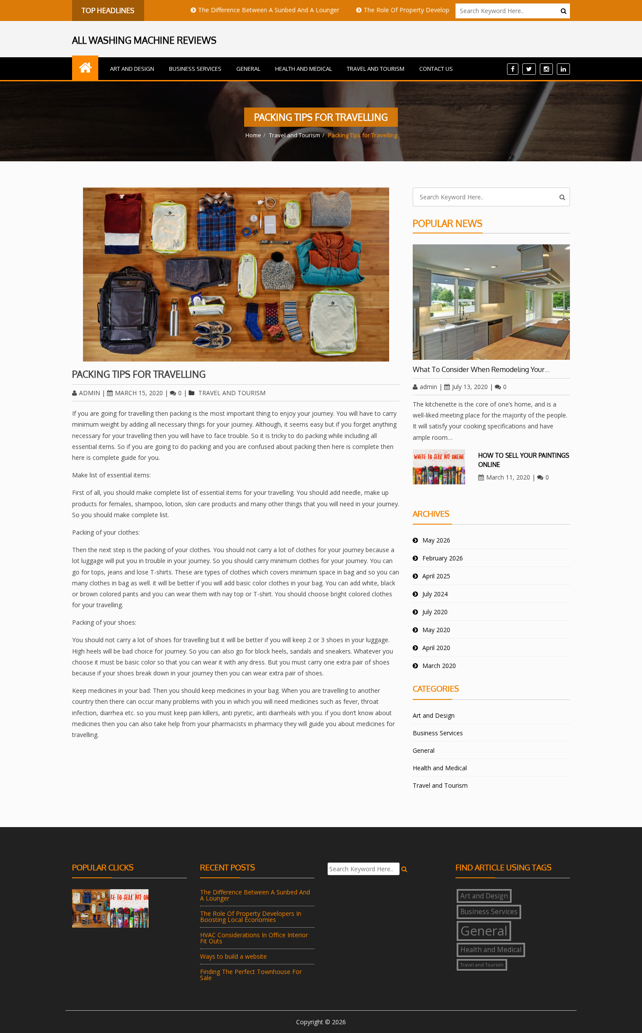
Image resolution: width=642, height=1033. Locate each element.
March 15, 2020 (139, 393)
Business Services (195, 69)
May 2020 (436, 630)
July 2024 (435, 594)
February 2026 (442, 558)
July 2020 (435, 612)
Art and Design (132, 69)
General (248, 69)
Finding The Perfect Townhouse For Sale (251, 974)
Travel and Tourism (375, 69)
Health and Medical (303, 69)
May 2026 (436, 540)
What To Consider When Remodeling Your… (481, 369)
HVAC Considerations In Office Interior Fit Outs (254, 938)
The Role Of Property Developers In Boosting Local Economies (424, 10)
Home (253, 135)
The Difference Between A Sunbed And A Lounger (240, 10)
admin (89, 393)
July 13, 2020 (470, 387)
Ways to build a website (233, 956)
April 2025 (436, 576)
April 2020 (436, 647)
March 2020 (439, 665)
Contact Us (436, 69)
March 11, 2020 (508, 477)
